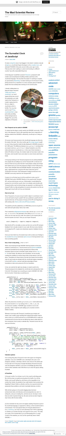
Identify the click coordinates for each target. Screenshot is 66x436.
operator (51, 147)
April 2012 (51, 270)
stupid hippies (53, 183)
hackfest (51, 119)
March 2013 (51, 264)
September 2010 (53, 287)
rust (51, 166)
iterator (51, 124)
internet (59, 121)
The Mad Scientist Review (19, 12)
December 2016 (52, 252)
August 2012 (52, 267)
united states (56, 192)
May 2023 (51, 220)
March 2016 (51, 255)
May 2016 (51, 253)
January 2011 (52, 282)
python (51, 164)
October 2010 (52, 286)
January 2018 (52, 242)
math (59, 136)
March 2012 (51, 272)
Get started (45, 2)
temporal (39, 421)
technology (53, 185)
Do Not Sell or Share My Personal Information (44, 430)
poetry (50, 150)
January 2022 (52, 223)
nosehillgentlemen (52, 140)
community (55, 91)
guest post (51, 117)
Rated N (11, 421)
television (51, 188)
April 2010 (51, 292)
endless (56, 104)
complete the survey (11, 237)
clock (18, 421)
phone (58, 147)
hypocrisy (55, 119)
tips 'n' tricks (53, 190)
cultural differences (53, 100)
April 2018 (51, 238)
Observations (52, 72)
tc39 (36, 421)
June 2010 (51, 289)
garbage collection (53, 110)
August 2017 (52, 243)
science (56, 166)
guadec (58, 115)
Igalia (7, 65)
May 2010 (51, 291)
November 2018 (52, 233)
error (55, 106)
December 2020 (52, 225)
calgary (55, 89)
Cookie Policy (32, 433)
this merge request (34, 142)
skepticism (53, 179)
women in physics (54, 194)
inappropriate (52, 121)
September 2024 (53, 218)
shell (33, 421)
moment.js (11, 409)
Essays (50, 69)
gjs (57, 112)
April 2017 (51, 248)
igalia (25, 421)
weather (9, 422)
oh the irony (52, 142)
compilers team (35, 65)
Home (6, 42)
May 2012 (51, 269)
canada (58, 89)
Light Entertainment (54, 71)
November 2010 (52, 284)
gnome (21, 421)
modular (51, 138)
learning (54, 132)
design (58, 100)
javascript (29, 421)
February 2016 (52, 257)
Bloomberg (17, 80)
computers (54, 93)
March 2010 (51, 294)
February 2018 (52, 240)
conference (51, 96)
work (50, 196)
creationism (56, 98)
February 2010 (52, 296)
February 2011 (52, 281)
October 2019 (52, 228)
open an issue (27, 237)
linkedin (53, 135)
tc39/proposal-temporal (20, 211)
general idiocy (52, 112)
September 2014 (53, 260)
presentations (53, 155)
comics (50, 91)
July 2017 (51, 245)
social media (52, 181)
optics (54, 147)
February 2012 (52, 274)
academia (52, 80)
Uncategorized (52, 76)
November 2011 (52, 277)
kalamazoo (51, 129)
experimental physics (54, 108)
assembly (51, 89)
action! (57, 80)
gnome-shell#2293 (37, 247)
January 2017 (52, 250)
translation (51, 192)
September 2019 (53, 230)
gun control (56, 117)
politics (55, 150)
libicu (15, 261)
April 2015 (51, 259)
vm (49, 194)
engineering (51, 106)
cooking (51, 98)
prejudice (51, 152)
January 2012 (52, 276)
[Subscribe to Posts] (49, 63)
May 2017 (51, 247)
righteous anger (56, 163)
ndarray (55, 139)
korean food (56, 129)
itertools (56, 124)
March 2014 (51, 262)
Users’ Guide (14, 42)
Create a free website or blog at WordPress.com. (22, 430)
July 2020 (51, 226)
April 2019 (51, 231)
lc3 (49, 132)
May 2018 (51, 237)
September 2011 (53, 279)
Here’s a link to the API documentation (25, 202)
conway (56, 96)
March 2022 (51, 221)
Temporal (27, 75)
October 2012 (52, 265)
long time (13, 63)
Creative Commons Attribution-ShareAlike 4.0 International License (54, 55)
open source (54, 145)
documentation (53, 102)
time (6, 422)
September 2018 (53, 235)
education (51, 104)
